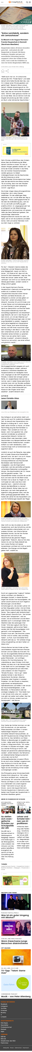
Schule (3, 869)
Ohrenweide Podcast (9, 994)
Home (2, 70)
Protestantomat (6, 1027)
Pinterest (4, 1010)
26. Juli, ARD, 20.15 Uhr (9, 968)
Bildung (22, 66)
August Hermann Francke (8, 866)
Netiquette (6, 1047)
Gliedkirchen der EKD (8, 1041)
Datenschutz (18, 1047)
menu (2, 2)
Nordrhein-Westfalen (7, 867)
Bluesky (3, 1012)
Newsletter (4, 1025)
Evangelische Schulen (23, 866)
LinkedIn (3, 1017)
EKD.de (3, 1039)
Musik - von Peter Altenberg (16, 997)
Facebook (4, 1004)
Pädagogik (17, 867)
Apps (2, 1031)
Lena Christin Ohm (13, 66)
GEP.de (3, 1036)
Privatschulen (25, 867)
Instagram (4, 1006)
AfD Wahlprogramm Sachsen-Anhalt (7, 804)
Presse (12, 1047)
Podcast (3, 1029)
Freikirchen (4, 1043)
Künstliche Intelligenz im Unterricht (23, 804)
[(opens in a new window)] (15, 151)
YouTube (3, 1008)
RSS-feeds (4, 1023)
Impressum (26, 1047)
